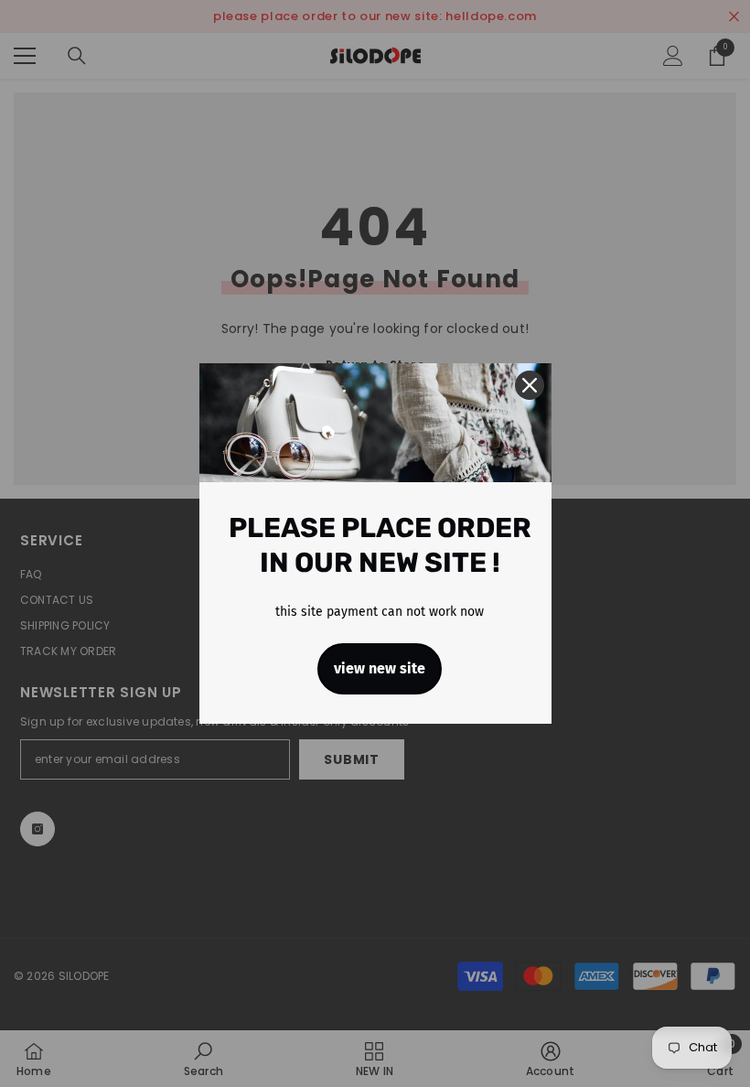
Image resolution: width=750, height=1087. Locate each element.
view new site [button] (379, 668)
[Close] (530, 385)
